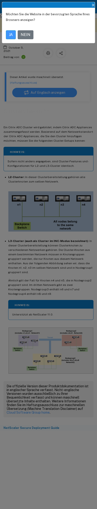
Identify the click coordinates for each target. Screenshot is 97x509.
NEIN (25, 34)
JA (11, 34)
